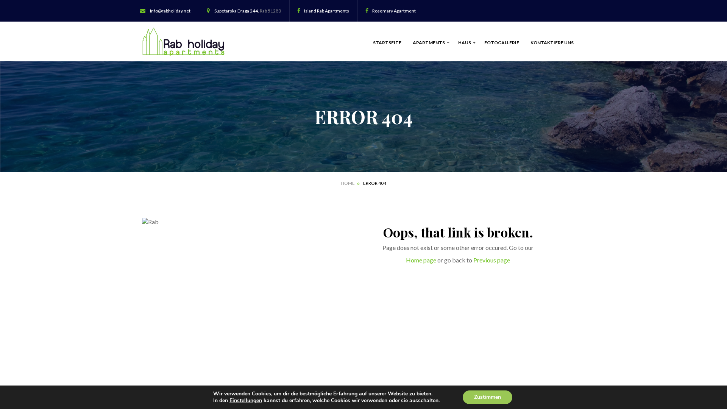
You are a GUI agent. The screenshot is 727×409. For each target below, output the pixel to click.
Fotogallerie (501, 42)
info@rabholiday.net (170, 11)
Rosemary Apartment (394, 11)
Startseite (387, 42)
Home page (421, 260)
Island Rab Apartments (326, 11)
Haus (465, 42)
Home (348, 183)
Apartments (429, 42)
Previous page (491, 260)
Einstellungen (245, 400)
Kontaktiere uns (552, 42)
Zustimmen (487, 397)
